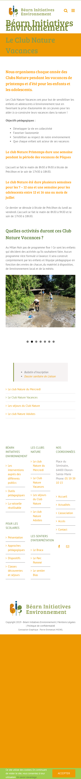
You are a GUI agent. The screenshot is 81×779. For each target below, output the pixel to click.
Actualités (64, 504)
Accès (61, 521)
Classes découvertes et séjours (15, 571)
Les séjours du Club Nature (24, 406)
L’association (65, 513)
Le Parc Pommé (37, 560)
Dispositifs (14, 558)
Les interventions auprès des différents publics (15, 474)
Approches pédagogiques (15, 548)
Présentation (15, 537)
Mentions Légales (66, 622)
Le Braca (38, 550)
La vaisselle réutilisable (15, 506)
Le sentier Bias (39, 573)
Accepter (64, 773)
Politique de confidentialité (41, 625)
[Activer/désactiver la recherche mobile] (66, 11)
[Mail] (67, 546)
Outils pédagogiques (15, 493)
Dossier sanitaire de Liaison (40, 376)
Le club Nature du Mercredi (24, 389)
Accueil (62, 496)
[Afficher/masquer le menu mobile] (73, 11)
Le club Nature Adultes (21, 414)
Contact (62, 529)
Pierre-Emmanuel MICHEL (51, 629)
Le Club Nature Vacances (22, 397)
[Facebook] (59, 546)
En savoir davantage (27, 777)
